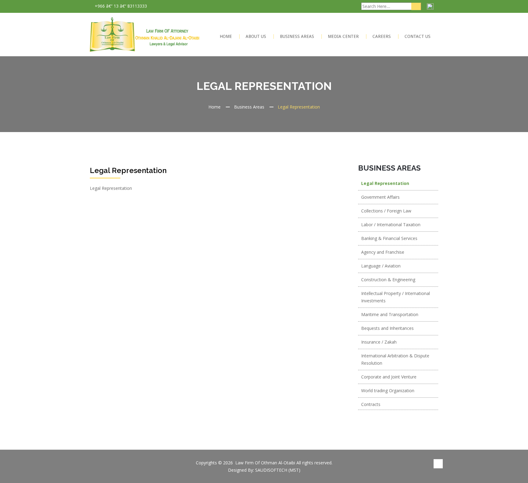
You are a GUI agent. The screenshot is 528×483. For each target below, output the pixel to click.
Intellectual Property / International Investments (395, 297)
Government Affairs (380, 197)
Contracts (370, 404)
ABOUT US (256, 36)
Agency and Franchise (382, 252)
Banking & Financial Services (389, 238)
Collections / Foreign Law (386, 211)
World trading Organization (387, 390)
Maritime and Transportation (389, 314)
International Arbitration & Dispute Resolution (395, 359)
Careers (381, 36)
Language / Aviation (381, 266)
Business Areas (297, 36)
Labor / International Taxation (390, 224)
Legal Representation (385, 183)
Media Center (343, 36)
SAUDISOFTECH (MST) (277, 470)
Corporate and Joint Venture (388, 377)
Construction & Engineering (388, 279)
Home (214, 107)
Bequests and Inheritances (387, 328)
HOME (226, 36)
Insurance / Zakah (379, 342)
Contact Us (418, 36)
